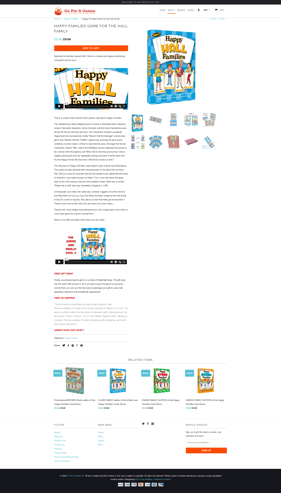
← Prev (212, 18)
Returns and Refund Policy (66, 456)
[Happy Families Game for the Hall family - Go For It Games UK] (173, 67)
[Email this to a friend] (81, 345)
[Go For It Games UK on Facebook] (148, 423)
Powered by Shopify (162, 479)
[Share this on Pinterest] (72, 345)
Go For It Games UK (75, 475)
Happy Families (71, 338)
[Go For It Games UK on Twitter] (143, 423)
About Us (58, 436)
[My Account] (199, 10)
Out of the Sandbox (144, 479)
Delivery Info (60, 440)
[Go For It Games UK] (74, 11)
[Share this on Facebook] (68, 345)
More (191, 10)
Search (181, 10)
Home (163, 10)
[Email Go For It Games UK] (152, 423)
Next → (223, 18)
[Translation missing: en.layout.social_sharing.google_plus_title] (76, 345)
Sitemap (58, 448)
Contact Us (59, 444)
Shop (171, 10)
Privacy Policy (60, 452)
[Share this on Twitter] (63, 345)
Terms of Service (62, 460)
